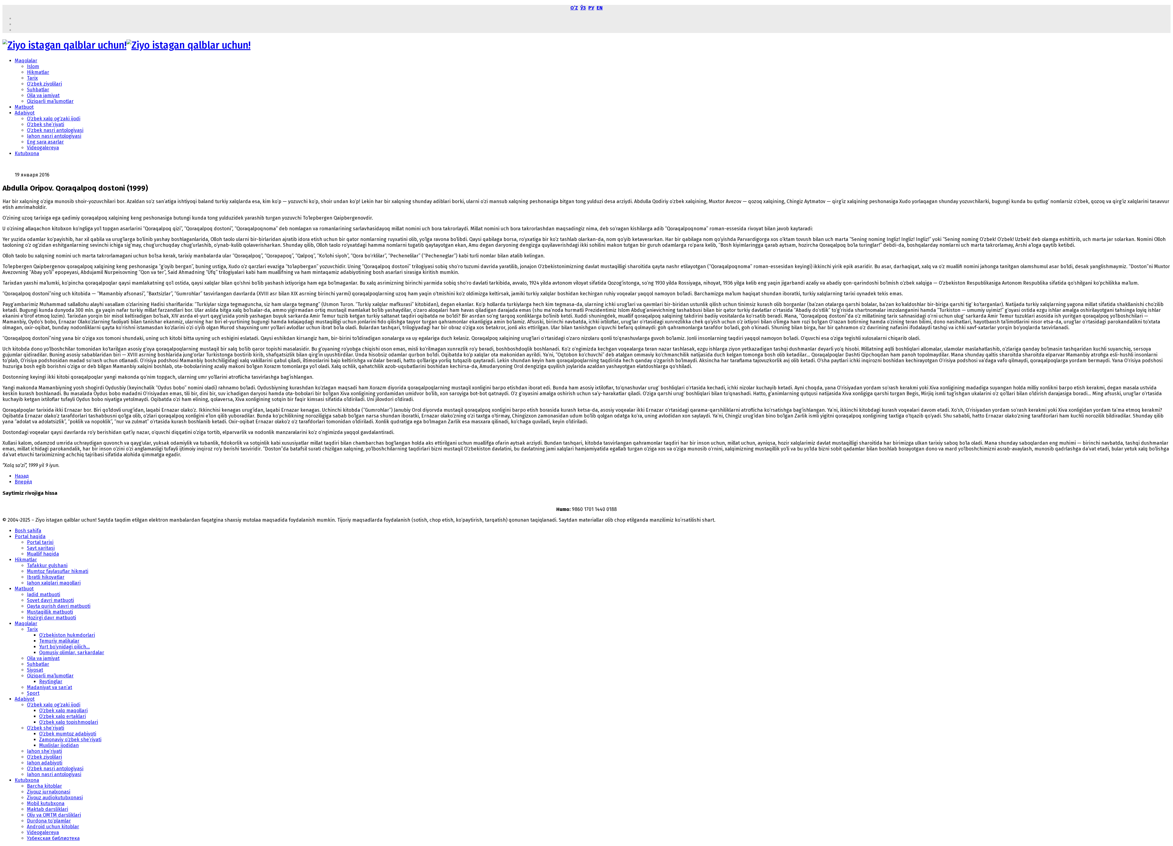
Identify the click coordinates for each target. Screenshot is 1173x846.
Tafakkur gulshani (47, 565)
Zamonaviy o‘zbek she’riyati (70, 739)
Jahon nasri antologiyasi (54, 136)
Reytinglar (50, 681)
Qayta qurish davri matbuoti (58, 606)
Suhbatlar (38, 90)
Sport (33, 693)
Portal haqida (30, 536)
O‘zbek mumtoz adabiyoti (67, 734)
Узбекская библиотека (53, 838)
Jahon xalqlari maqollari (54, 583)
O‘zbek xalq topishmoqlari (68, 722)
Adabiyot (25, 113)
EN (600, 8)
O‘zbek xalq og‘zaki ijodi (53, 119)
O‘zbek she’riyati (45, 124)
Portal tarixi (40, 542)
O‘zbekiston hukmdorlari (67, 635)
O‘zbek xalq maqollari (63, 710)
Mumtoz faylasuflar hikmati (57, 571)
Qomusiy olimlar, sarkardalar (71, 652)
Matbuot (24, 107)
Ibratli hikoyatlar (45, 577)
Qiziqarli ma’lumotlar (50, 101)
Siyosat (35, 670)
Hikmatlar (38, 72)
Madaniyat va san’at (49, 687)
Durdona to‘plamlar (49, 821)
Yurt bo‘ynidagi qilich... (64, 647)
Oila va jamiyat (43, 95)
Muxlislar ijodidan (59, 745)
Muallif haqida (43, 554)
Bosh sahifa (28, 531)
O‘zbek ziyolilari (44, 84)
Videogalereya (43, 148)
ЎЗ (583, 8)
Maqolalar (26, 61)
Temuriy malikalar (59, 641)
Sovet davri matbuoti (50, 600)
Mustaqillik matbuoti (50, 612)
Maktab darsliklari (47, 809)
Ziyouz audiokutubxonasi (55, 797)
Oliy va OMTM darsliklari (54, 815)
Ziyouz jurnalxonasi (48, 792)
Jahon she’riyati (44, 751)
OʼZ (574, 8)
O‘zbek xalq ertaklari (62, 716)
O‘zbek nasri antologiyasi (55, 130)
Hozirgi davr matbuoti (51, 618)
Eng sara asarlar (45, 142)
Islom (33, 66)
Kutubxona (27, 153)
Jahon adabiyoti (44, 763)
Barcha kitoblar (44, 786)
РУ (591, 8)
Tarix (32, 78)
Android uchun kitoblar (53, 827)
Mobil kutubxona (45, 803)
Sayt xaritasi (41, 548)
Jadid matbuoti (43, 594)
